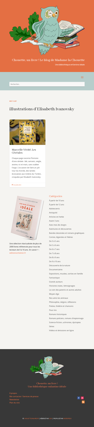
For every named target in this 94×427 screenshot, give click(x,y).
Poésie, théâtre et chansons (61, 306)
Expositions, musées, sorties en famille (66, 273)
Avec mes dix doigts (57, 225)
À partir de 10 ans (56, 200)
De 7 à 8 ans (54, 253)
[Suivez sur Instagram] (82, 398)
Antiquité (53, 212)
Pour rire (53, 310)
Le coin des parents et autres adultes (65, 290)
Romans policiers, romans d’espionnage (66, 318)
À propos (13, 393)
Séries (51, 326)
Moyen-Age (54, 294)
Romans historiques (58, 314)
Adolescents (54, 208)
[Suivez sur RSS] (83, 402)
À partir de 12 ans (56, 204)
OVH (50, 419)
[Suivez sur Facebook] (78, 398)
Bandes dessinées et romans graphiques (66, 233)
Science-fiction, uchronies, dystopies (65, 322)
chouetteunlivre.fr (31, 419)
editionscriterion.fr (17, 253)
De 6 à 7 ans (54, 249)
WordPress (67, 419)
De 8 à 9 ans (54, 257)
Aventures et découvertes (60, 229)
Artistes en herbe (56, 217)
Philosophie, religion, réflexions (62, 302)
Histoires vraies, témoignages (62, 286)
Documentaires (55, 269)
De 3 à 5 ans (54, 241)
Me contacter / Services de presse (23, 396)
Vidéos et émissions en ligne (61, 330)
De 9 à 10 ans (55, 261)
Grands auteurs (56, 281)
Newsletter (14, 399)
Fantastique (54, 277)
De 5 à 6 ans (54, 245)
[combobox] (47, 84)
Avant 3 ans (54, 221)
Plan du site (14, 402)
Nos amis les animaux (58, 298)
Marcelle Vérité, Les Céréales (27, 153)
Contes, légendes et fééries (61, 237)
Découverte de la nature (59, 265)
